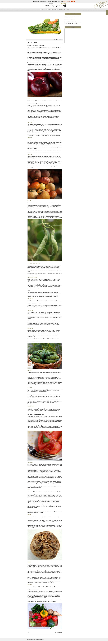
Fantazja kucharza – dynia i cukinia (71, 23)
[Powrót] (28, 632)
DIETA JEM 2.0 (47, 9)
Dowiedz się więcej (66, 1)
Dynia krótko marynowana (70, 19)
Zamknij (73, 1)
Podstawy (60, 39)
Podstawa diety (59, 632)
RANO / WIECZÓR (54, 9)
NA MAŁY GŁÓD (66, 9)
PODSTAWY (41, 9)
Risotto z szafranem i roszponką (71, 21)
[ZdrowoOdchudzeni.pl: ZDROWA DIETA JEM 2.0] (54, 5)
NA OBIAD (60, 9)
